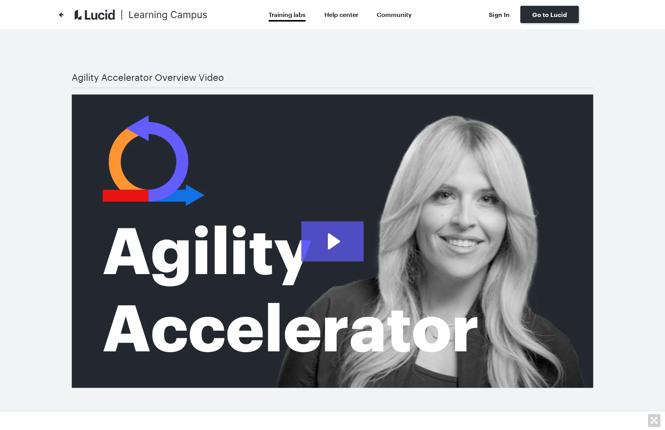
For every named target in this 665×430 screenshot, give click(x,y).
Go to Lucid (549, 14)
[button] (654, 420)
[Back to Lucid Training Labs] (61, 14)
